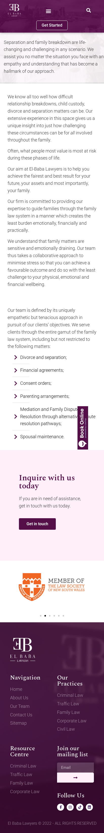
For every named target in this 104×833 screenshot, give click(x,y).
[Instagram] (70, 807)
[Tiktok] (79, 807)
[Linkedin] (89, 807)
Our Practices (70, 680)
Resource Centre (22, 751)
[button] (48, 11)
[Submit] (75, 778)
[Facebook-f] (60, 807)
